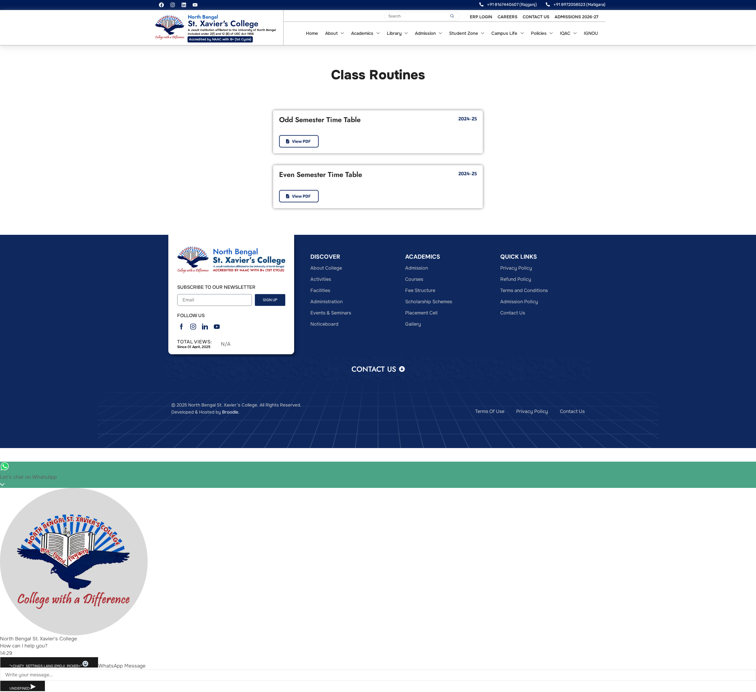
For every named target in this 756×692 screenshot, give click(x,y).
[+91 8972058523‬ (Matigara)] (548, 4)
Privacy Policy (532, 413)
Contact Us (572, 413)
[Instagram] (172, 5)
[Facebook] (161, 5)
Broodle (230, 414)
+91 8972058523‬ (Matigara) (579, 4)
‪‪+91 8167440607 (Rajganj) (512, 4)
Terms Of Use (489, 413)
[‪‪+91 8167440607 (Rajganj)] (481, 4)
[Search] (452, 16)
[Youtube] (195, 5)
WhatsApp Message (122, 667)
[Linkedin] (184, 5)
